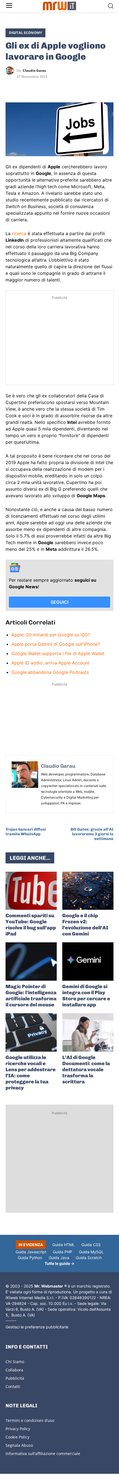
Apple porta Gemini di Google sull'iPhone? (55, 644)
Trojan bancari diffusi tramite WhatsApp (26, 831)
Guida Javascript (30, 1251)
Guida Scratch (89, 1257)
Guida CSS (91, 1244)
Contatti (13, 1386)
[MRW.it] (59, 6)
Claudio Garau (34, 70)
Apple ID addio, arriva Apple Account (50, 663)
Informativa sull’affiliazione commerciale (43, 1453)
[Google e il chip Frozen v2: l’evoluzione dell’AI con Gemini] (87, 891)
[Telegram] (49, 86)
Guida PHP (62, 1251)
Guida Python (30, 1257)
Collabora (14, 1370)
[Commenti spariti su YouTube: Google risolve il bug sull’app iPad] (31, 891)
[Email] (62, 86)
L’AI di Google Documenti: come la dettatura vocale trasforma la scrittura (86, 1069)
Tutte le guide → (59, 1263)
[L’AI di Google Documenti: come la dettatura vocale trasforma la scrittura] (87, 1032)
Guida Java (59, 1257)
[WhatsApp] (36, 86)
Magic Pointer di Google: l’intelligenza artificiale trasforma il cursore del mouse (31, 995)
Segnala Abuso (19, 1445)
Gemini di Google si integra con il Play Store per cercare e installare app (86, 995)
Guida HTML (63, 1244)
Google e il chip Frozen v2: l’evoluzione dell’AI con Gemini (85, 925)
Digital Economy (25, 32)
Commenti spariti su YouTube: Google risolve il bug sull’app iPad (31, 925)
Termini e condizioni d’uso (30, 1420)
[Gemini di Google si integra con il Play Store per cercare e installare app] (87, 961)
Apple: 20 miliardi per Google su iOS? (50, 634)
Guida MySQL (91, 1251)
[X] (11, 86)
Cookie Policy (17, 1437)
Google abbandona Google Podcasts (50, 672)
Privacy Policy (18, 1428)
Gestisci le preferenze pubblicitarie (37, 1327)
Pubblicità (15, 1378)
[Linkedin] (23, 86)
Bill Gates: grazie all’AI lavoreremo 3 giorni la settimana (92, 834)
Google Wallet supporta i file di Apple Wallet (57, 653)
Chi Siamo (15, 1361)
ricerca (19, 233)
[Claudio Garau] (11, 71)
